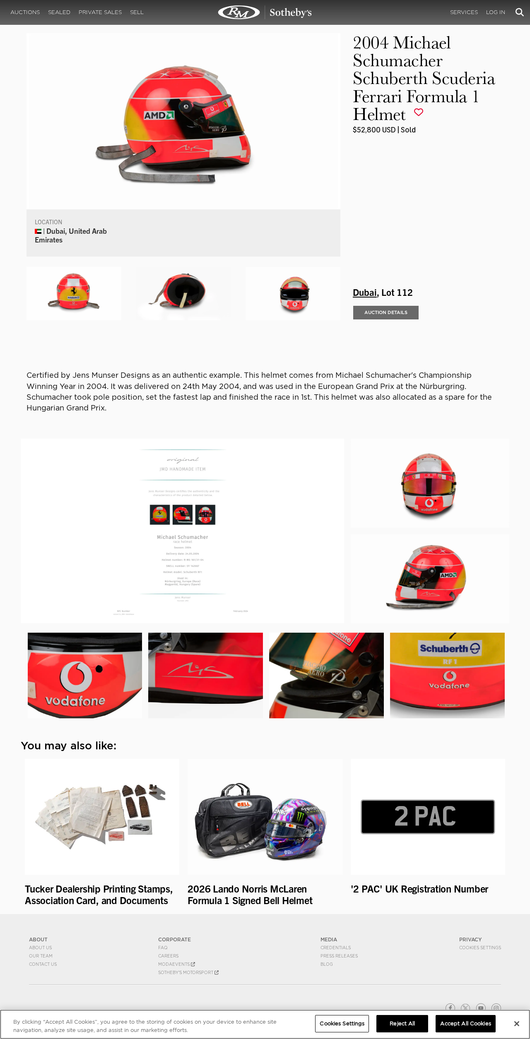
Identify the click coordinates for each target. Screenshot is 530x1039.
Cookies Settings (480, 947)
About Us (40, 947)
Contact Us (43, 964)
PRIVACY (470, 939)
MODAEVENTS (174, 964)
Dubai (365, 292)
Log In (495, 12)
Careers (168, 955)
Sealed (59, 12)
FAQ (163, 947)
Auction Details (385, 312)
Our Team (41, 955)
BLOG (326, 964)
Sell (137, 12)
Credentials (335, 947)
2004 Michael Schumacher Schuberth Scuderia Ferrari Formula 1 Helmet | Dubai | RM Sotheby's (265, 12)
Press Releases (339, 955)
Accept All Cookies (465, 1023)
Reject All (402, 1023)
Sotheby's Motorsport (186, 972)
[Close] (517, 1024)
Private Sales (100, 12)
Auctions (25, 12)
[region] (265, 1024)
